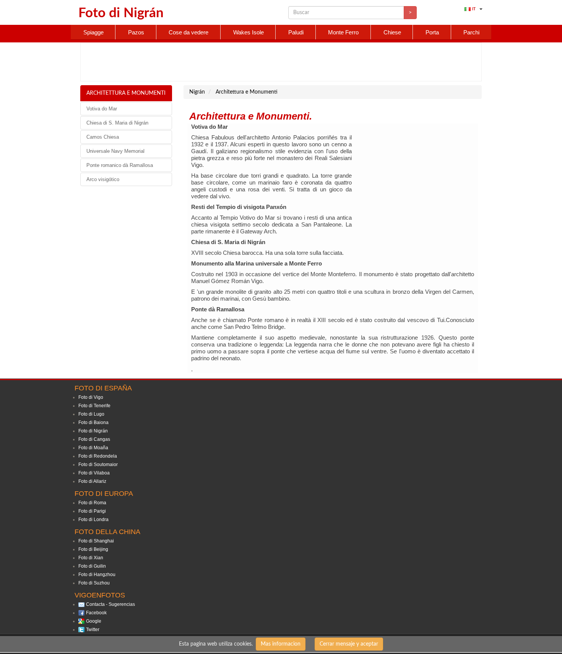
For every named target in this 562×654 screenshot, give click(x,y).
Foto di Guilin (92, 566)
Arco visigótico (102, 179)
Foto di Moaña (93, 447)
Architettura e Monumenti (126, 93)
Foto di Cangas (94, 439)
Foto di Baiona (93, 422)
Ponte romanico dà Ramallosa (119, 165)
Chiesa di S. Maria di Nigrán (117, 123)
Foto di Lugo (91, 414)
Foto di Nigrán (93, 431)
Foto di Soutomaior (98, 464)
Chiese (392, 32)
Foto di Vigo (90, 397)
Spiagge (93, 32)
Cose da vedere (188, 32)
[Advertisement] (281, 62)
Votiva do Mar (101, 109)
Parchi (471, 32)
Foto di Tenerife (94, 405)
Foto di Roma (92, 502)
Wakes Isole (248, 32)
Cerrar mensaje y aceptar (349, 644)
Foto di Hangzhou (96, 574)
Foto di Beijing (93, 549)
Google (93, 621)
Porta (432, 32)
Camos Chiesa (102, 137)
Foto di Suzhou (94, 583)
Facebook (96, 612)
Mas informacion (280, 644)
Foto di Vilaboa (94, 473)
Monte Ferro (343, 32)
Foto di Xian (90, 557)
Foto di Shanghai (96, 541)
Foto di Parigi (92, 511)
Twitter (92, 629)
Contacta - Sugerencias (110, 604)
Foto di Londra (93, 519)
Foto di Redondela (97, 456)
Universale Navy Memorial (115, 151)
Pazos (136, 32)
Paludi (296, 32)
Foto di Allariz (92, 481)
